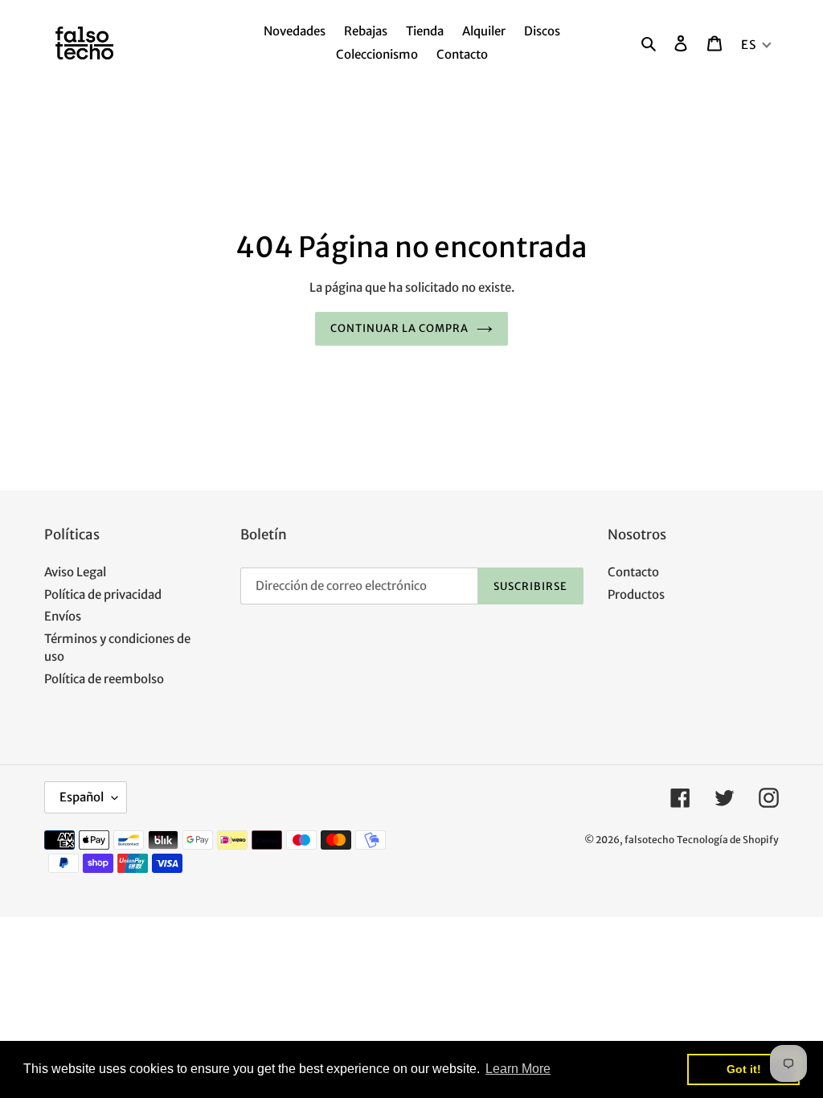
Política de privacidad (103, 594)
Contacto (633, 572)
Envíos (62, 616)
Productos (636, 594)
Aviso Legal (75, 572)
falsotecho (649, 840)
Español (81, 797)
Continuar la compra (399, 328)
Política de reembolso (104, 678)
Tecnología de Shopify (728, 840)
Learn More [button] (518, 1068)
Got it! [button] (744, 1069)
